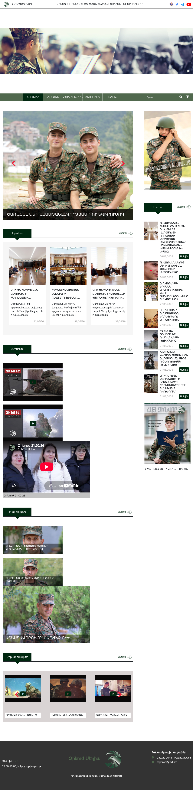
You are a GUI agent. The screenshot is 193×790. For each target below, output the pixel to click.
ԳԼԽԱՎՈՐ (33, 97)
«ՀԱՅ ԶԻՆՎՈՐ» (73, 97)
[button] (122, 163)
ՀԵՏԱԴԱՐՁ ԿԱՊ (21, 4)
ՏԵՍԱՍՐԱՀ (92, 97)
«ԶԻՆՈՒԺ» (53, 97)
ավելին (123, 233)
